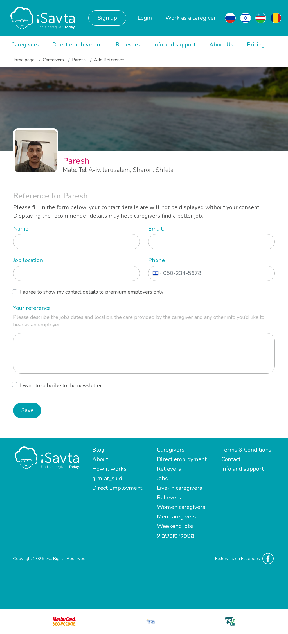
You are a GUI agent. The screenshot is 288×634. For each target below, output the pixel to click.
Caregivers (25, 44)
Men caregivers (176, 516)
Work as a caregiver (190, 18)
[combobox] (155, 273)
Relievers (128, 44)
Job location (28, 260)
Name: (21, 229)
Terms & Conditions (246, 449)
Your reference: (32, 308)
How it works (109, 469)
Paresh (79, 60)
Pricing (256, 44)
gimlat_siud (107, 478)
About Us (221, 44)
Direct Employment (117, 488)
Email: (156, 229)
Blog (98, 449)
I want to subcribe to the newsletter (61, 385)
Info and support (174, 44)
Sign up (107, 18)
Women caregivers (181, 507)
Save (27, 410)
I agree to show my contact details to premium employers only (91, 291)
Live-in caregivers (179, 488)
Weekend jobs (175, 526)
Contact (230, 459)
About (100, 459)
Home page (23, 60)
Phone (156, 260)
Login (145, 18)
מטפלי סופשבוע (176, 536)
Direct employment (77, 44)
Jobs (162, 478)
